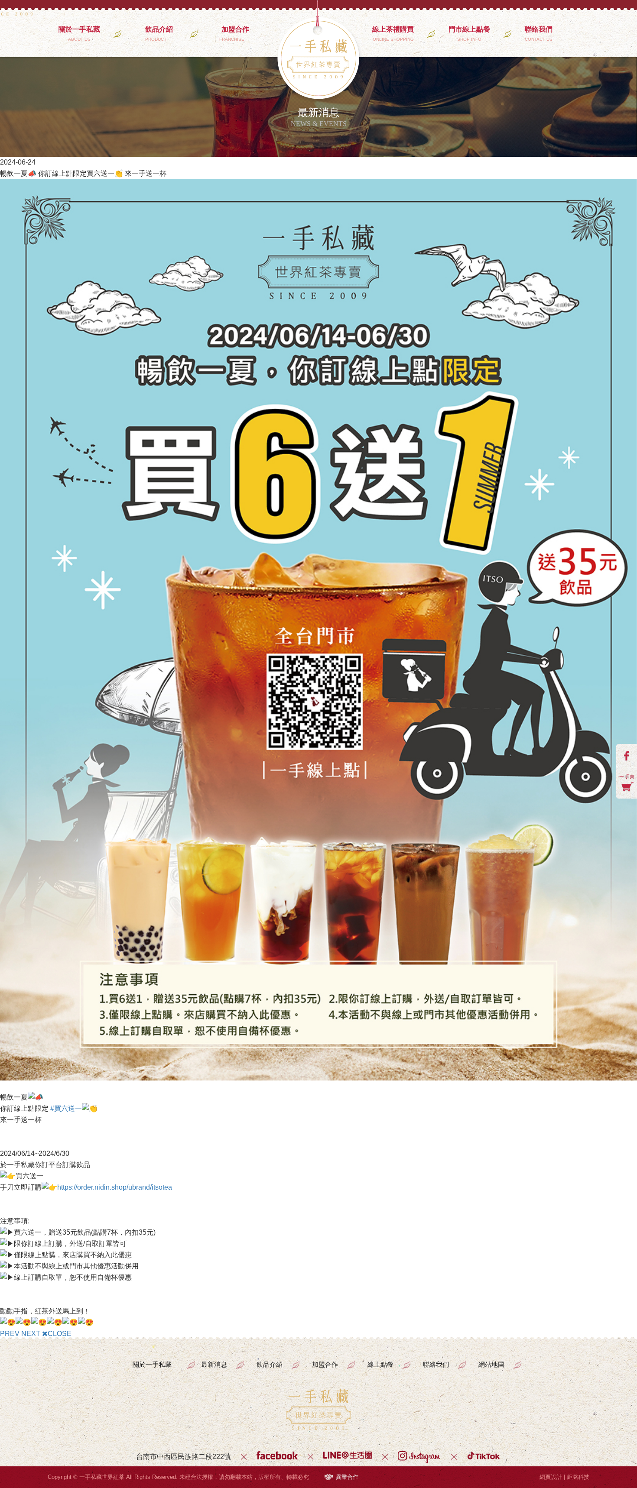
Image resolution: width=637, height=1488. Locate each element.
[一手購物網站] (626, 783)
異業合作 (347, 1477)
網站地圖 (491, 1364)
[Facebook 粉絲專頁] (626, 755)
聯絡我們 (538, 34)
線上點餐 (380, 1364)
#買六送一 (66, 1108)
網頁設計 (551, 1477)
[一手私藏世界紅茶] (318, 1409)
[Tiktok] (484, 1456)
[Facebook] (277, 1456)
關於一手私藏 (79, 34)
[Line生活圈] (347, 1456)
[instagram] (419, 1456)
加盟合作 (235, 34)
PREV (10, 1333)
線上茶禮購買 (393, 34)
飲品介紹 (159, 34)
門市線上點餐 (469, 34)
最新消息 (214, 1364)
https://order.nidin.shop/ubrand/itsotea (114, 1187)
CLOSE (60, 1333)
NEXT (30, 1333)
